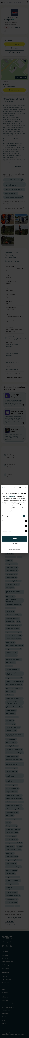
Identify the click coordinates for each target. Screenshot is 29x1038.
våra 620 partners (11, 496)
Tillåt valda (14, 543)
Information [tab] (13, 488)
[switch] (25, 521)
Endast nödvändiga (14, 549)
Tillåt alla (14, 538)
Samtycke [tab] (4, 488)
